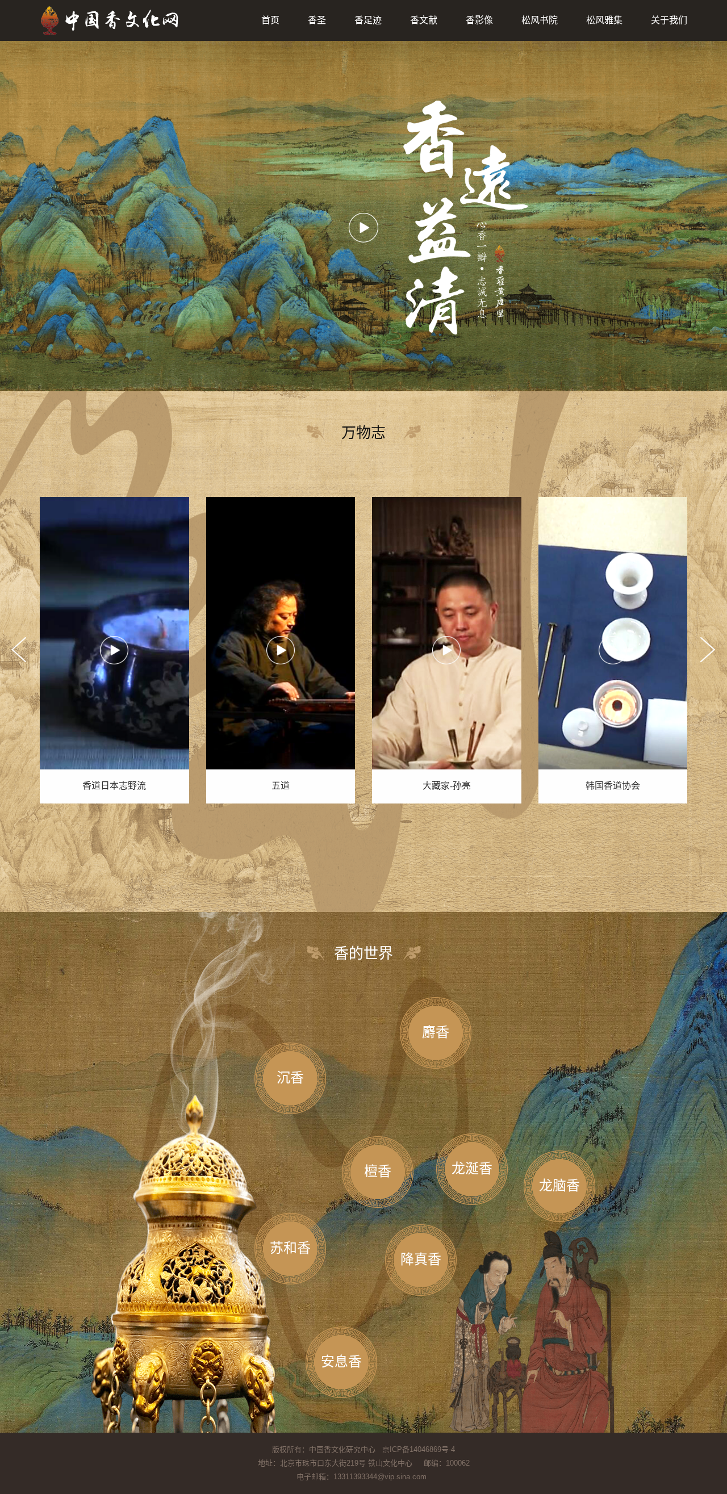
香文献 (423, 20)
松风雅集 (604, 20)
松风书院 (539, 20)
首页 (270, 20)
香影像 (479, 20)
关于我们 (669, 20)
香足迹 (368, 20)
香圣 (317, 20)
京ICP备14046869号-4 (418, 1449)
